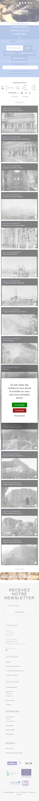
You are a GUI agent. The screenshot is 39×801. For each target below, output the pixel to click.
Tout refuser (19, 410)
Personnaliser (19, 416)
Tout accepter (19, 405)
